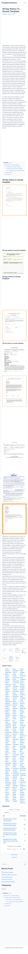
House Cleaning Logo (7, 877)
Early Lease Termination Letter (23, 747)
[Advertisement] (14, 30)
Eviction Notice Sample (15, 792)
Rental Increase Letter (22, 711)
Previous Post (14, 854)
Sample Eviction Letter (22, 759)
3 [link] (20, 849)
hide (10, 162)
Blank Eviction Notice (15, 749)
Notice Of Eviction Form (7, 789)
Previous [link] (9, 849)
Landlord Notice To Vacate (7, 691)
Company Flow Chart (7, 879)
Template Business (9, 3)
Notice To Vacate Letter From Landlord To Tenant (8, 684)
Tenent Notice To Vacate (22, 703)
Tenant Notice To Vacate (7, 696)
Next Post (14, 857)
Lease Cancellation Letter (16, 744)
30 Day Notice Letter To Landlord (16, 681)
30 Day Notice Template (7, 799)
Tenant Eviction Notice (15, 711)
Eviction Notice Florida (15, 717)
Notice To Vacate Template (7, 739)
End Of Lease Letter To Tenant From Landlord (8, 765)
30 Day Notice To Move (7, 753)
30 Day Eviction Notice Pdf (7, 708)
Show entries (14, 809)
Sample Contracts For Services (9, 874)
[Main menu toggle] (25, 2)
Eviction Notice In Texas (7, 794)
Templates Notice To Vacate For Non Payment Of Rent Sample (10, 841)
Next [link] (24, 849)
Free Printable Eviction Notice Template (15, 724)
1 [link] (14, 849)
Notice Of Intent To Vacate (15, 778)
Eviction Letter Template (22, 765)
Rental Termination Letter (23, 717)
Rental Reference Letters (22, 739)
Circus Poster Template (7, 872)
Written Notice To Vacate (7, 775)
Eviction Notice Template (22, 670)
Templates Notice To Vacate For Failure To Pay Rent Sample (10, 834)
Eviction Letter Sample (15, 758)
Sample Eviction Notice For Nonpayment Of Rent (8, 782)
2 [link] (17, 849)
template (4, 889)
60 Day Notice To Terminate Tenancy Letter (7, 715)
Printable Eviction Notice (22, 722)
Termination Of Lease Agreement (15, 770)
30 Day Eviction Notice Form (16, 730)
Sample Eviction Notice (22, 730)
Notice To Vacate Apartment (15, 706)
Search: (6, 812)
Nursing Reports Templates (8, 881)
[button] (16, 815)
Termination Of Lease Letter (15, 698)
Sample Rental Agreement (15, 783)
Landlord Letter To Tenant (22, 691)
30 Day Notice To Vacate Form (8, 670)
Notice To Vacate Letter (7, 758)
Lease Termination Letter (15, 739)
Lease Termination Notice (8, 744)
